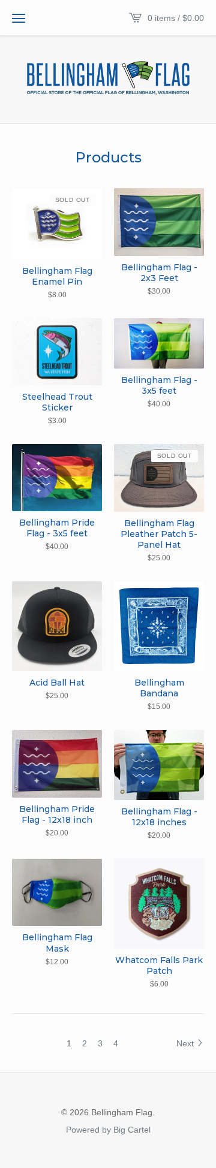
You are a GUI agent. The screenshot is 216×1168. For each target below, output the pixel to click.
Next (186, 1043)
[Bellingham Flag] (108, 78)
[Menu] (18, 18)
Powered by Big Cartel (108, 1129)
